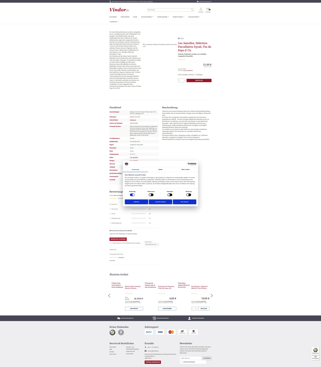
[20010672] (160, 61)
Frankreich (133, 120)
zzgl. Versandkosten (188, 70)
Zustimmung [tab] (135, 169)
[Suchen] (192, 10)
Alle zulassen (184, 201)
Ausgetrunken (167, 308)
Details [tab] (160, 169)
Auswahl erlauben (160, 201)
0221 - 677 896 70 (148, 1)
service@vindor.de (153, 351)
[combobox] (168, 10)
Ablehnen (136, 201)
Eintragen (206, 358)
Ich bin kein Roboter (189, 362)
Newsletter (113, 347)
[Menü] (318, 348)
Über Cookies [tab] (186, 169)
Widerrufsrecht (130, 351)
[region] (160, 61)
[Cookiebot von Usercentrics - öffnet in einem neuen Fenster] (189, 164)
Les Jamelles (134, 157)
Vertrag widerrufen (153, 362)
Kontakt (112, 352)
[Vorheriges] (109, 295)
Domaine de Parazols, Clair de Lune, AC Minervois (166, 287)
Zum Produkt (134, 308)
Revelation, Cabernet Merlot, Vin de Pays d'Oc (199, 287)
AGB (111, 349)
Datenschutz (129, 354)
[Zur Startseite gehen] (119, 9)
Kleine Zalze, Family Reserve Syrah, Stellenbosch (133, 287)
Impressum (113, 354)
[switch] (151, 195)
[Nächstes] (212, 295)
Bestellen (199, 80)
